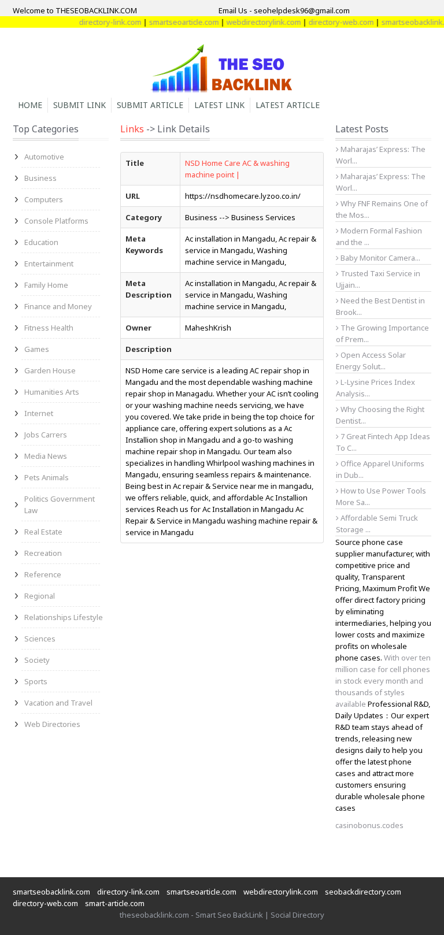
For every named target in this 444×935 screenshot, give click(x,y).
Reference (42, 574)
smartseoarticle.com (175, 22)
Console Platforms (56, 221)
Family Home (46, 285)
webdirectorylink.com (255, 22)
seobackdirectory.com (363, 891)
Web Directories (52, 724)
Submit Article (150, 104)
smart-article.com (115, 903)
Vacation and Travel (58, 702)
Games (36, 349)
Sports (35, 681)
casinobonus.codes (369, 825)
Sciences (40, 638)
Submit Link (79, 104)
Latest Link (219, 104)
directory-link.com (102, 22)
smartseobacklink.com (51, 891)
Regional (39, 596)
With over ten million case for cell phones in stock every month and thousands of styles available (383, 680)
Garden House (50, 370)
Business (40, 178)
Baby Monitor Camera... (379, 258)
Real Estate (43, 531)
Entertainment (48, 263)
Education (41, 242)
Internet (38, 413)
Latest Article (288, 104)
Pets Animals (46, 477)
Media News (45, 456)
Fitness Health (48, 327)
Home (30, 104)
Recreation (43, 553)
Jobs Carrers (45, 434)
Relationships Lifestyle (63, 617)
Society (37, 660)
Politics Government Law (59, 504)
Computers (43, 199)
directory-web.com (332, 22)
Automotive (44, 156)
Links (132, 129)
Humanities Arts (51, 392)
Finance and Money (58, 306)
